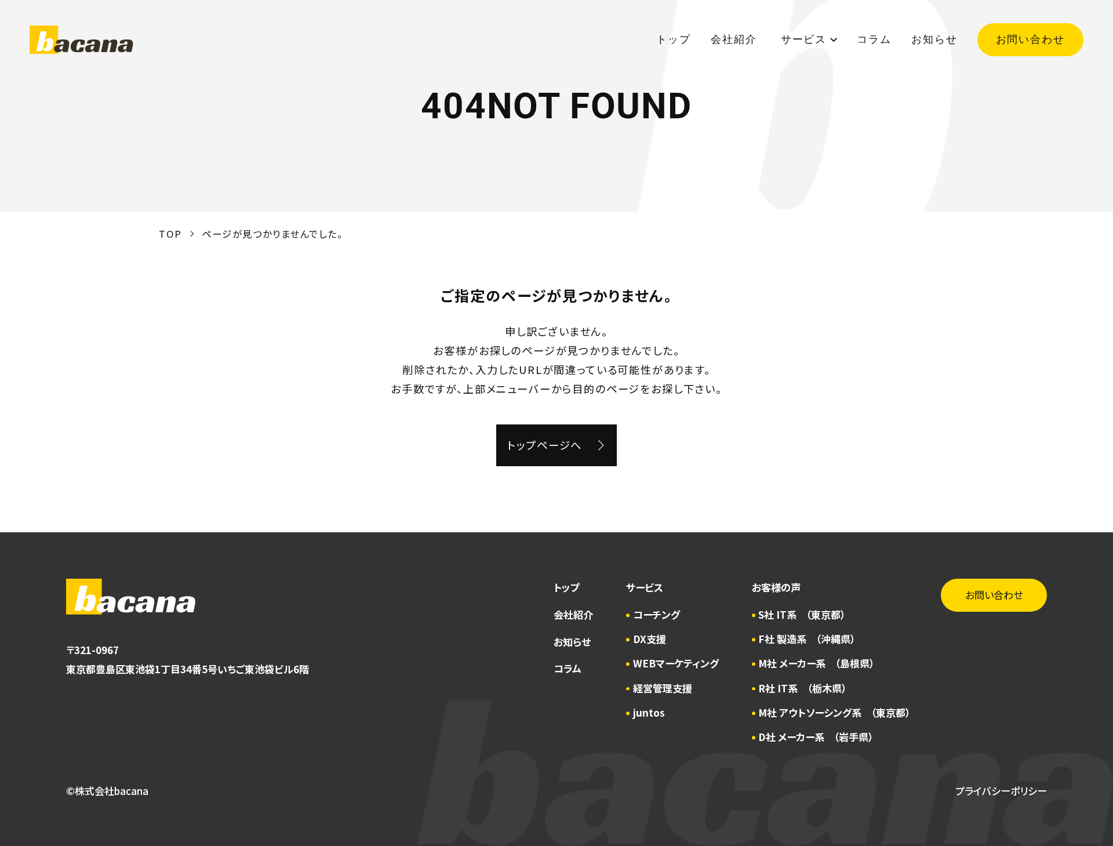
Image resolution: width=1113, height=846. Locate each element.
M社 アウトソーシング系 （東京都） (834, 712)
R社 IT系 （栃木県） (802, 688)
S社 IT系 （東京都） (801, 614)
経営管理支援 (662, 688)
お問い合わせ (1030, 39)
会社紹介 (736, 39)
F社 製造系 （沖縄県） (806, 638)
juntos (648, 712)
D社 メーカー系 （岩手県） (815, 736)
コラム (874, 39)
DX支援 (649, 638)
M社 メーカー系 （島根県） (816, 663)
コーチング (656, 614)
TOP (170, 234)
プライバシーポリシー (1001, 790)
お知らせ (934, 39)
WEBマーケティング (675, 663)
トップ (673, 39)
